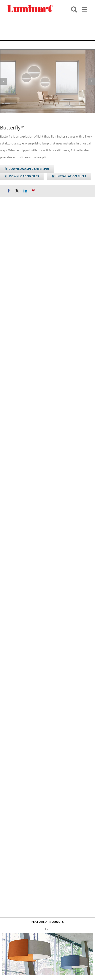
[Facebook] (9, 190)
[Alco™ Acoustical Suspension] (47, 934)
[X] (17, 190)
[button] (3, 81)
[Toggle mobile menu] (85, 8)
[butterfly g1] (47, 81)
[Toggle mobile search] (74, 8)
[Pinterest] (34, 190)
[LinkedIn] (25, 190)
